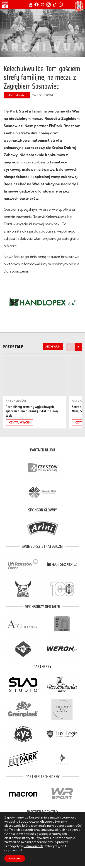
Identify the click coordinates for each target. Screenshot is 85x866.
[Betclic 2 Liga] (5, 4)
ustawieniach (33, 846)
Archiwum (53, 346)
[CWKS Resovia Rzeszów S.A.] (79, 6)
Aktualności (17, 95)
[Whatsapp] (61, 5)
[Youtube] (30, 5)
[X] (43, 5)
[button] (78, 346)
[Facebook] (36, 5)
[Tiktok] (55, 5)
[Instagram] (48, 5)
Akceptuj (15, 858)
